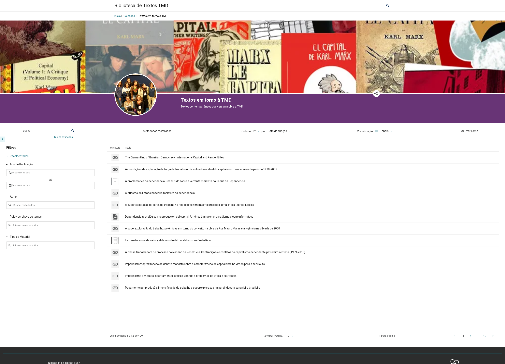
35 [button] (484, 336)
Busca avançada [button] (63, 137)
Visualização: (365, 131)
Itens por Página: (273, 335)
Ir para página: (387, 335)
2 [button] (470, 336)
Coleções (129, 16)
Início (117, 16)
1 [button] (463, 336)
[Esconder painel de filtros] (2, 139)
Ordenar (246, 131)
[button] (388, 6)
